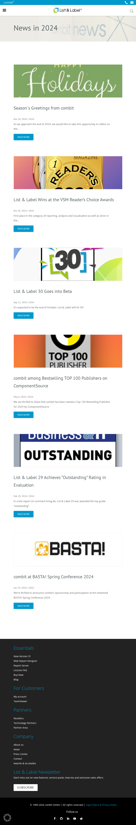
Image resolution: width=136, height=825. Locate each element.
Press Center (21, 754)
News (17, 749)
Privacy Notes (109, 804)
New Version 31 (22, 656)
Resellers (19, 718)
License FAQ (20, 670)
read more (24, 136)
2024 (31, 119)
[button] (7, 817)
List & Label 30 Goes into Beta (43, 291)
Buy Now (18, 674)
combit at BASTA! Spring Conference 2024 (54, 576)
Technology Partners (25, 723)
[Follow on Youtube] (74, 818)
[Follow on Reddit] (81, 818)
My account (20, 696)
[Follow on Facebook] (54, 818)
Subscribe (25, 787)
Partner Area (21, 727)
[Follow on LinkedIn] (68, 818)
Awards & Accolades (25, 763)
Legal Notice (92, 804)
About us (19, 744)
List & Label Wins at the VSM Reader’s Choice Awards (64, 199)
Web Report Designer (25, 660)
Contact (18, 758)
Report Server (21, 665)
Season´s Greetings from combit (44, 108)
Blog (16, 679)
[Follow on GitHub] (61, 818)
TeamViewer (20, 701)
